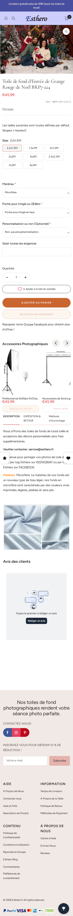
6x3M (33, 165)
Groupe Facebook (35, 324)
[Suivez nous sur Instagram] (16, 732)
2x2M (12, 156)
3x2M (33, 156)
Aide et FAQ (10, 805)
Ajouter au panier (21, 408)
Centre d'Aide (48, 838)
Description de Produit (16, 813)
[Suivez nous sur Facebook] (7, 732)
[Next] (67, 343)
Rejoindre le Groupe (14, 852)
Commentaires (11, 866)
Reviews (45, 853)
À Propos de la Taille (51, 798)
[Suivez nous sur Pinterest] (25, 732)
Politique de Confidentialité (11, 835)
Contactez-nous (12, 798)
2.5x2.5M (54, 156)
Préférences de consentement (11, 875)
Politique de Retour (51, 805)
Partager (8, 109)
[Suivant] (67, 68)
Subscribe (59, 760)
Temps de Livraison (51, 791)
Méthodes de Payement (54, 813)
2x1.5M (54, 148)
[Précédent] (6, 68)
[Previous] (56, 343)
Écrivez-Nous (48, 845)
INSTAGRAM (44, 462)
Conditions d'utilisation (16, 844)
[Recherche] (13, 18)
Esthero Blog (10, 859)
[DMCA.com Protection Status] (49, 910)
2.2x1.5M (12, 148)
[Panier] (67, 18)
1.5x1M (33, 148)
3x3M (12, 165)
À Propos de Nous (13, 791)
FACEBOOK (26, 467)
